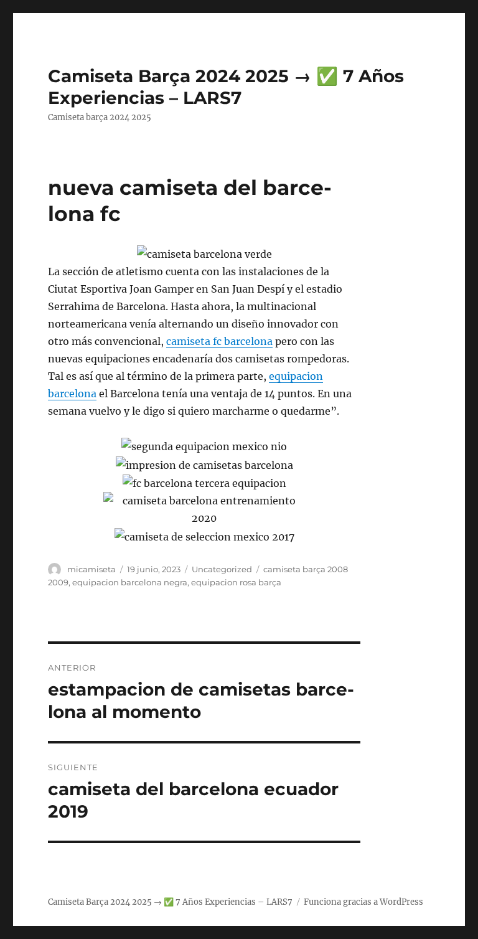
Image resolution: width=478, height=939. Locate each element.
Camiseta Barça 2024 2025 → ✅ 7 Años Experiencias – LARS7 (226, 86)
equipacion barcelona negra (129, 582)
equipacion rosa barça (236, 582)
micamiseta (91, 569)
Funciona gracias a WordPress (363, 902)
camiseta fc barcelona (219, 341)
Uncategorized (222, 569)
